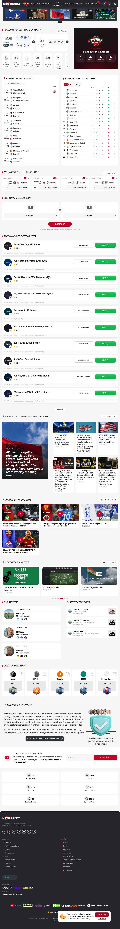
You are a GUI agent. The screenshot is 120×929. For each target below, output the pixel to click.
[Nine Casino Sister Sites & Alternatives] (99, 576)
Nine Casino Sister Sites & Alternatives (99, 587)
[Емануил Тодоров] (9, 614)
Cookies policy (85, 919)
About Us (67, 853)
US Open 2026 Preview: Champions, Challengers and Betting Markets (62, 439)
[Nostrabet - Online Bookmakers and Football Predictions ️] (14, 4)
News (81, 4)
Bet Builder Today (6, 64)
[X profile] (9, 832)
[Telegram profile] (29, 832)
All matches (109, 173)
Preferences (102, 919)
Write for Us (68, 856)
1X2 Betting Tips (48, 64)
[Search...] (109, 4)
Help (87, 4)
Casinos (68, 4)
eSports (7, 863)
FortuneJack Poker (12, 587)
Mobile (76, 4)
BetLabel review (83, 327)
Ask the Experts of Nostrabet (44, 738)
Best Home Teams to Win (58, 65)
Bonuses (45, 4)
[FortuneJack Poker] (21, 576)
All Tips (61, 31)
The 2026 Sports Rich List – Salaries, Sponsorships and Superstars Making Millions (85, 475)
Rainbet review (83, 393)
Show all (60, 409)
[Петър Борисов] (9, 651)
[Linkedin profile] (24, 832)
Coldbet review (83, 311)
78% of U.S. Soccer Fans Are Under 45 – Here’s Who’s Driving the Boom (108, 438)
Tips (6, 856)
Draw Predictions (27, 64)
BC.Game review (83, 360)
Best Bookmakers (57, 3)
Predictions (35, 4)
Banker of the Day (37, 64)
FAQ (65, 846)
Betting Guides (10, 867)
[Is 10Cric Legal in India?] (60, 576)
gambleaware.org (19, 253)
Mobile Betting (10, 860)
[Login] (115, 4)
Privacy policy (68, 863)
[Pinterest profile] (14, 832)
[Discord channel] (34, 832)
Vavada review (83, 294)
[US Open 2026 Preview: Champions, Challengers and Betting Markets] (63, 427)
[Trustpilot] (18, 905)
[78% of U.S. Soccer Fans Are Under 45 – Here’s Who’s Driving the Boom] (108, 427)
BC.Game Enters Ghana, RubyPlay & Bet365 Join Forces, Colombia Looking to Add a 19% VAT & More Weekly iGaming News (107, 477)
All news (108, 416)
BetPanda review (83, 376)
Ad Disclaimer (69, 870)
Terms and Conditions (72, 860)
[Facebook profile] (4, 832)
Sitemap (66, 867)
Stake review (83, 344)
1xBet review (83, 262)
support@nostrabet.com (12, 894)
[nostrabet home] (11, 818)
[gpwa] (28, 905)
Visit (104, 245)
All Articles (108, 562)
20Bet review (83, 278)
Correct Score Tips (16, 64)
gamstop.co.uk (29, 253)
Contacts (66, 849)
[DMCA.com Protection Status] (56, 905)
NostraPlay (95, 4)
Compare (60, 224)
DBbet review (83, 245)
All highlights (107, 500)
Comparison (9, 853)
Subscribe (104, 757)
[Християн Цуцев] (9, 632)
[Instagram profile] (19, 832)
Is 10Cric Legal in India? (53, 587)
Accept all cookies (102, 915)
